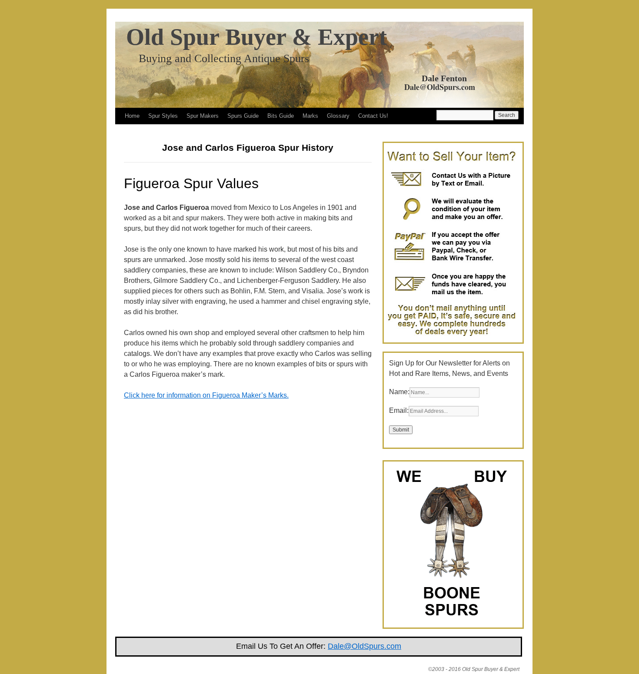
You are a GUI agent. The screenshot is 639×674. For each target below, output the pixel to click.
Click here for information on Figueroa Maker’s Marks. (206, 395)
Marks (310, 116)
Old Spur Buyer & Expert (256, 37)
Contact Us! (373, 116)
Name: (399, 391)
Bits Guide (280, 116)
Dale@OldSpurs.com (439, 87)
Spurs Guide (243, 116)
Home (132, 116)
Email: (399, 410)
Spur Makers (202, 116)
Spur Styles (163, 116)
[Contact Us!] (451, 337)
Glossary (338, 116)
